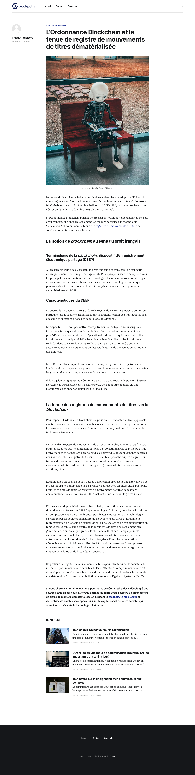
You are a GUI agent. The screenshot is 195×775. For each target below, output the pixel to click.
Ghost (112, 756)
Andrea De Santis (96, 188)
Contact (59, 6)
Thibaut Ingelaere (22, 37)
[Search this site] (182, 6)
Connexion (72, 6)
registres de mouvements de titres (116, 226)
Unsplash (110, 188)
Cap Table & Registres (57, 25)
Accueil (47, 6)
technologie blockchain (123, 596)
